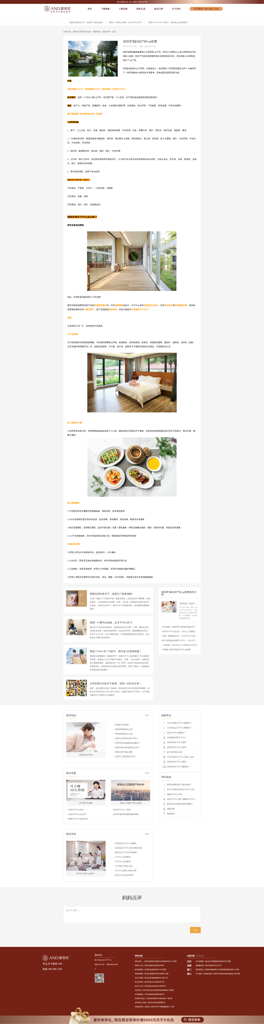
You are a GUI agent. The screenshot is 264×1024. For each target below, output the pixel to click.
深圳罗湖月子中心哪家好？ (176, 767)
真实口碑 (158, 9)
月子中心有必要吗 (123, 862)
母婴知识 (97, 32)
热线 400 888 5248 (52, 969)
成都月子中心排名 (172, 794)
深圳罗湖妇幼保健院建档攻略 (125, 814)
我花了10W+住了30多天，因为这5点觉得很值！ (168, 22)
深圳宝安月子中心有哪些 (125, 843)
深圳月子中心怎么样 (77, 814)
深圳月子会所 (85, 32)
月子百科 (176, 9)
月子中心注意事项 (123, 857)
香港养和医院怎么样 (124, 729)
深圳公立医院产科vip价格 (130, 803)
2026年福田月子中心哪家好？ (177, 723)
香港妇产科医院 (122, 725)
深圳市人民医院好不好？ (125, 757)
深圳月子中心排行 (76, 810)
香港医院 (169, 814)
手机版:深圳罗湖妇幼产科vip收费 (176, 650)
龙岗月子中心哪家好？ (174, 733)
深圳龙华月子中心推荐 (174, 762)
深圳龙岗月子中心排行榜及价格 (128, 848)
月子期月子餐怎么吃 (124, 866)
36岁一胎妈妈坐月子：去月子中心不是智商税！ (182, 636)
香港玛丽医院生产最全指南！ (177, 785)
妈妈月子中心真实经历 (78, 819)
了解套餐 (105, 9)
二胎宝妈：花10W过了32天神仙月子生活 (179, 645)
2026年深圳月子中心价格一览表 (178, 757)
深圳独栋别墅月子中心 (174, 738)
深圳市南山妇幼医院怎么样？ (127, 747)
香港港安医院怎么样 (124, 734)
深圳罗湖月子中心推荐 (174, 742)
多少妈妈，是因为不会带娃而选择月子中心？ (181, 627)
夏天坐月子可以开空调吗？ (126, 852)
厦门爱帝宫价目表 (172, 752)
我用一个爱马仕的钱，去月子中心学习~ (126, 22)
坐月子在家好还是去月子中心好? (179, 789)
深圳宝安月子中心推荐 (174, 747)
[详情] (188, 618)
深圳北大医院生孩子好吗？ (126, 738)
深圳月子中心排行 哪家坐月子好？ (179, 799)
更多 (147, 715)
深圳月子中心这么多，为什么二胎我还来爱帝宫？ (183, 631)
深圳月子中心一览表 (122, 810)
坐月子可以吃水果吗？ (124, 875)
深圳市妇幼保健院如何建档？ (127, 743)
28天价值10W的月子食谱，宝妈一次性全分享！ (116, 683)
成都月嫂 (169, 809)
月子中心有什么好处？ (86, 874)
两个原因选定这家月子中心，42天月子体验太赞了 (183, 641)
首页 (90, 9)
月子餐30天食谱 (86, 803)
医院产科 (107, 32)
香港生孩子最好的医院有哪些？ (178, 804)
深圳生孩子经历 (86, 755)
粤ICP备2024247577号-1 (103, 960)
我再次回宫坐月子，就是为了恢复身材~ (86, 22)
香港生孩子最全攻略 (124, 752)
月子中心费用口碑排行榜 (125, 871)
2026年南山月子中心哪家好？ (177, 728)
